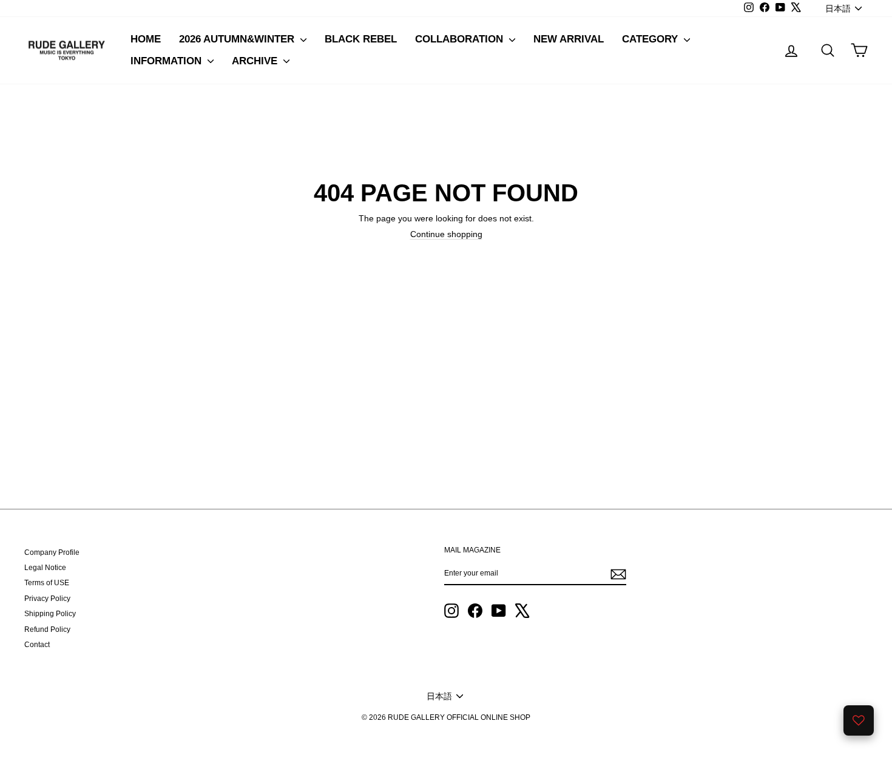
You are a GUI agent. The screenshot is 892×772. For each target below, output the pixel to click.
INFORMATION (167, 61)
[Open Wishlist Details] (858, 720)
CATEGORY (651, 39)
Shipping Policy (50, 613)
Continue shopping (446, 234)
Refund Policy (47, 629)
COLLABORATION (460, 39)
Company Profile (51, 552)
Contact (37, 644)
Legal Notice (45, 567)
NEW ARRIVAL (568, 39)
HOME (145, 39)
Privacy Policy (47, 598)
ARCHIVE (256, 61)
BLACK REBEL (361, 39)
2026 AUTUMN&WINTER (238, 39)
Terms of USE (46, 583)
